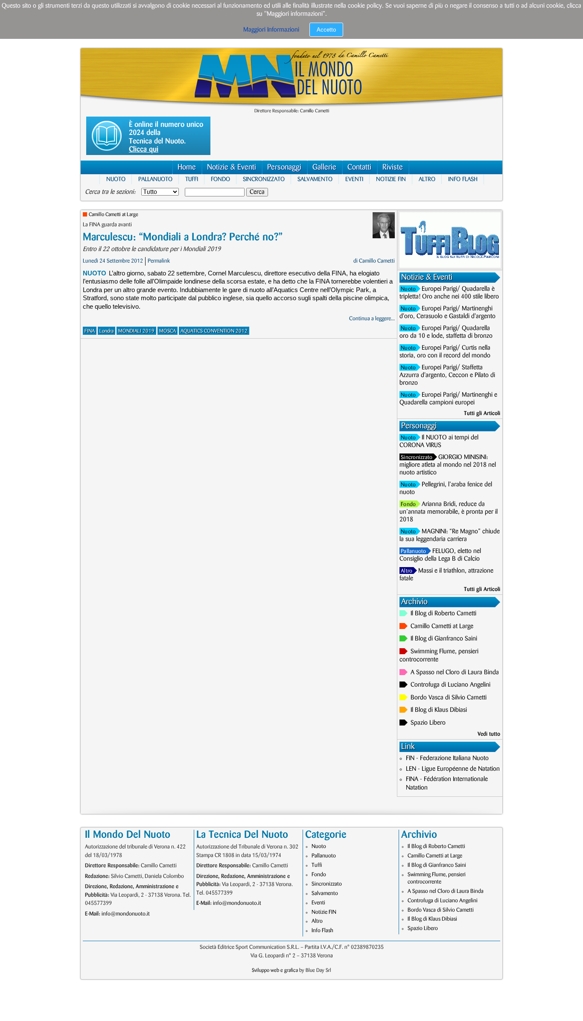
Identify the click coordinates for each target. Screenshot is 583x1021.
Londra (106, 331)
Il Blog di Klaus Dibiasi (439, 710)
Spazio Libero (428, 723)
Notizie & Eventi (231, 167)
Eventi (354, 179)
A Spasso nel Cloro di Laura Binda (455, 673)
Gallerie (324, 167)
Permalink (159, 260)
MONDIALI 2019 (136, 331)
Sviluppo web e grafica (275, 970)
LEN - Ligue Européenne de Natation (453, 769)
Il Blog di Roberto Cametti (443, 614)
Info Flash (463, 179)
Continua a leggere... (372, 318)
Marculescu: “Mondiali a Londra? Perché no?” (183, 237)
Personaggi (284, 167)
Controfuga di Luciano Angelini (450, 685)
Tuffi (191, 179)
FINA (90, 331)
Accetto (326, 29)
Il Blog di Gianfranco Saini (444, 639)
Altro (427, 179)
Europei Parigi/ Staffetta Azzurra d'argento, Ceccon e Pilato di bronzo (447, 375)
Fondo (220, 179)
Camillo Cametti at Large (113, 214)
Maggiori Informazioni (271, 30)
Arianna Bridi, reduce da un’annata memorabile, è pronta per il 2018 (448, 512)
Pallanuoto (155, 179)
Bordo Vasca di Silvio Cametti (449, 698)
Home (187, 167)
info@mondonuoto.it (126, 913)
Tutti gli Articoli (482, 413)
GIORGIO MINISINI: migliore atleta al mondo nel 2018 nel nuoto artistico (447, 465)
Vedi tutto (489, 734)
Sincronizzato (264, 179)
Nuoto (115, 179)
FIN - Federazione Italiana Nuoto (447, 758)
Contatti (359, 167)
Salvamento (314, 179)
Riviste (392, 167)
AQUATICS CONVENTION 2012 (214, 331)
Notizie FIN (391, 179)
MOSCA (167, 331)
